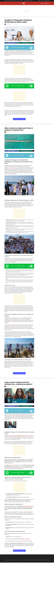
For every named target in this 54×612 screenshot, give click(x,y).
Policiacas (25, 0)
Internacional (18, 0)
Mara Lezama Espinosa (13, 167)
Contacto (10, 0)
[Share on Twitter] (33, 43)
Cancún (7, 17)
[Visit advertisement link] (19, 47)
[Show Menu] (4, 3)
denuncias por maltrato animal (26, 506)
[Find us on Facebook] (41, 3)
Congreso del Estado (12, 465)
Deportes (31, 0)
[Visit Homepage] (23, 3)
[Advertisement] (19, 70)
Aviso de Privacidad (14, 0)
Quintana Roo (21, 0)
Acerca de (8, 0)
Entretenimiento (28, 0)
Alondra (8, 132)
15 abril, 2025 (13, 24)
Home (5, 17)
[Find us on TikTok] (47, 3)
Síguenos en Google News (20, 118)
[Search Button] (49, 3)
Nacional (5, 0)
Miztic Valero (8, 24)
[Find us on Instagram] (44, 3)
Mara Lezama (12, 324)
